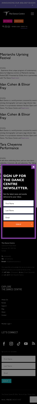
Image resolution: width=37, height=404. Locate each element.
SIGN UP (18, 224)
